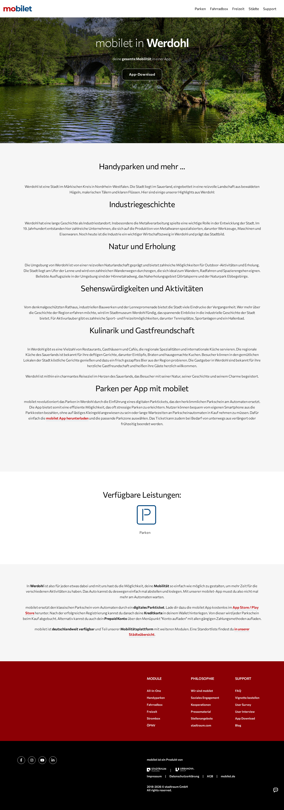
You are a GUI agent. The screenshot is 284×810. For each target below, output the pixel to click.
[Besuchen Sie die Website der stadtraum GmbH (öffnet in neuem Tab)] (156, 770)
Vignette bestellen (247, 697)
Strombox (153, 718)
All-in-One (154, 690)
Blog (238, 725)
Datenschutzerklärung (184, 776)
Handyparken (156, 697)
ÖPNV (151, 725)
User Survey (243, 704)
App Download (245, 718)
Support (269, 9)
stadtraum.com (201, 725)
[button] (276, 790)
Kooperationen (201, 704)
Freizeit (238, 9)
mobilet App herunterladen (67, 418)
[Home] (17, 8)
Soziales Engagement (205, 697)
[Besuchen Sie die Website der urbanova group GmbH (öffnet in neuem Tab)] (185, 769)
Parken (200, 9)
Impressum (154, 776)
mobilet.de (228, 776)
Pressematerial (201, 711)
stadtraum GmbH (176, 786)
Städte (254, 9)
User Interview (245, 711)
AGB (210, 776)
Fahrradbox (219, 9)
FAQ (238, 690)
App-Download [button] (142, 74)
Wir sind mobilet (202, 690)
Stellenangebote (202, 718)
